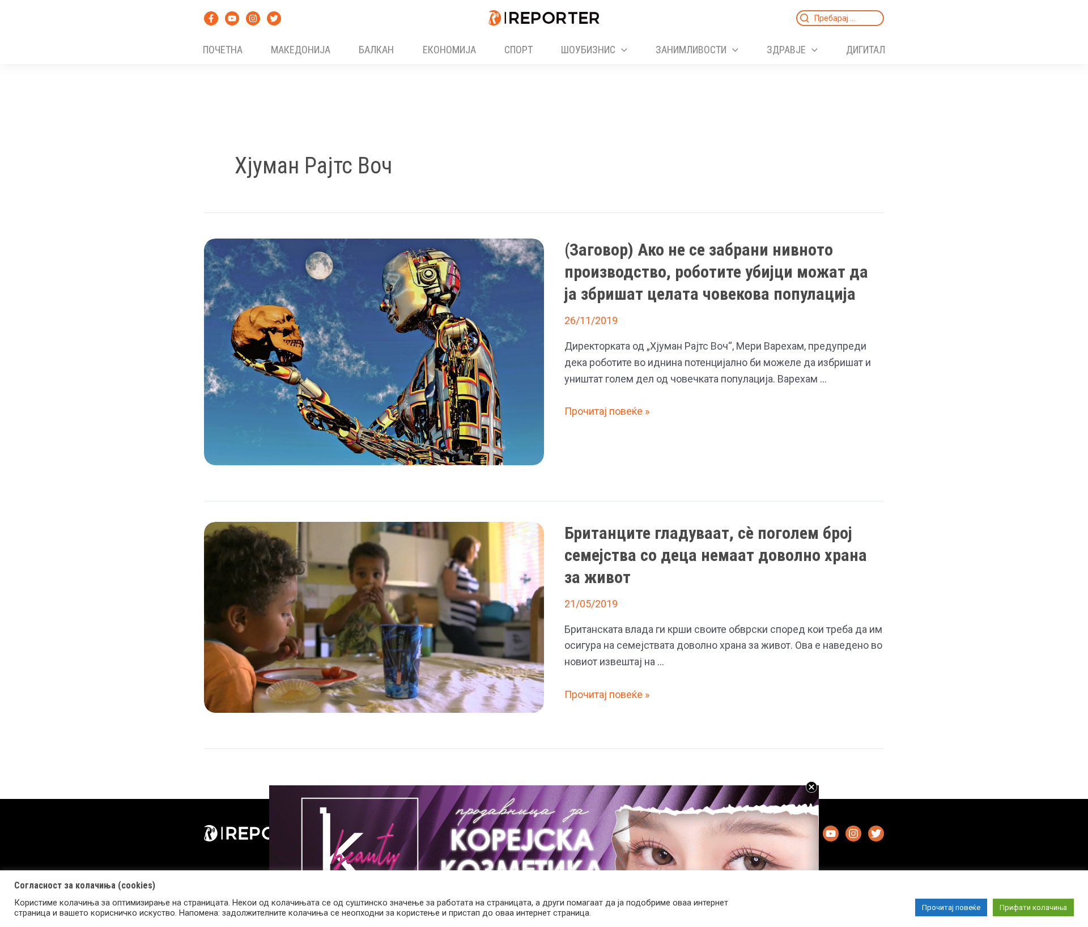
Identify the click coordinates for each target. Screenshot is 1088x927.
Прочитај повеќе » (606, 411)
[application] (621, 50)
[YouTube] (232, 18)
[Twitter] (274, 18)
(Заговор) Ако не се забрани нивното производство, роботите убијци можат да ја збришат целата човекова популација (716, 272)
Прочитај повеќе (951, 907)
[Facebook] (211, 18)
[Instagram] (253, 18)
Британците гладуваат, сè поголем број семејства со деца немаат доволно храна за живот (715, 555)
